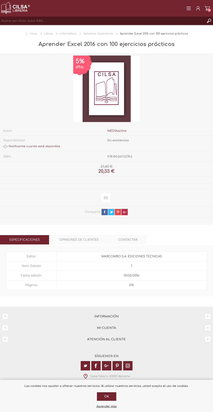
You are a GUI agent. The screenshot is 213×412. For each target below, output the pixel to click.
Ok (106, 396)
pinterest (118, 212)
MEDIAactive (116, 130)
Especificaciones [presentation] (24, 239)
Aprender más (107, 406)
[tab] (24, 239)
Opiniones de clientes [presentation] (79, 239)
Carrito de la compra (207, 8)
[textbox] (102, 21)
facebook (105, 212)
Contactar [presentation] (127, 239)
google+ (124, 212)
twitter (111, 212)
